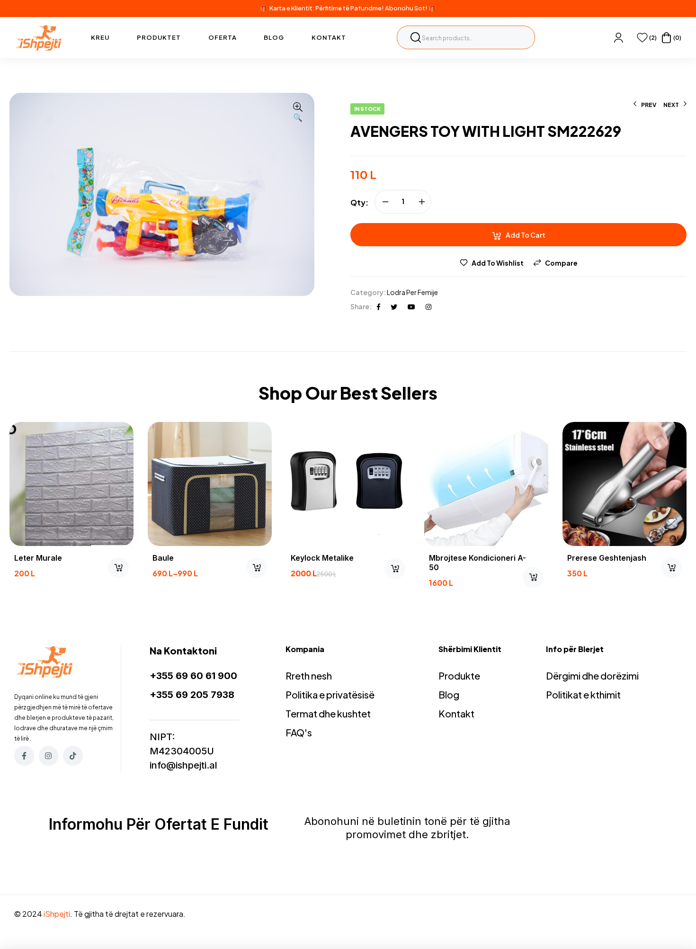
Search (415, 37)
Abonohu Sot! (406, 8)
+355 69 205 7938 (192, 694)
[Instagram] (49, 756)
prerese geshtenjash (606, 558)
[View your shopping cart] (666, 38)
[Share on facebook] (378, 306)
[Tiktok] (73, 756)
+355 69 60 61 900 (193, 675)
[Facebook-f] (24, 756)
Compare (561, 263)
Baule (163, 558)
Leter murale (38, 558)
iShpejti (57, 914)
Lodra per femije (412, 292)
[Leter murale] (71, 484)
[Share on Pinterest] (411, 306)
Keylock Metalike (322, 558)
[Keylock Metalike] (348, 484)
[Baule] (210, 484)
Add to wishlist (498, 263)
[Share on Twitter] (394, 306)
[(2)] (642, 38)
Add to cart (525, 235)
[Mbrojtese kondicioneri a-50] (486, 484)
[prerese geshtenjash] (624, 484)
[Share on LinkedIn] (428, 306)
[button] (298, 112)
